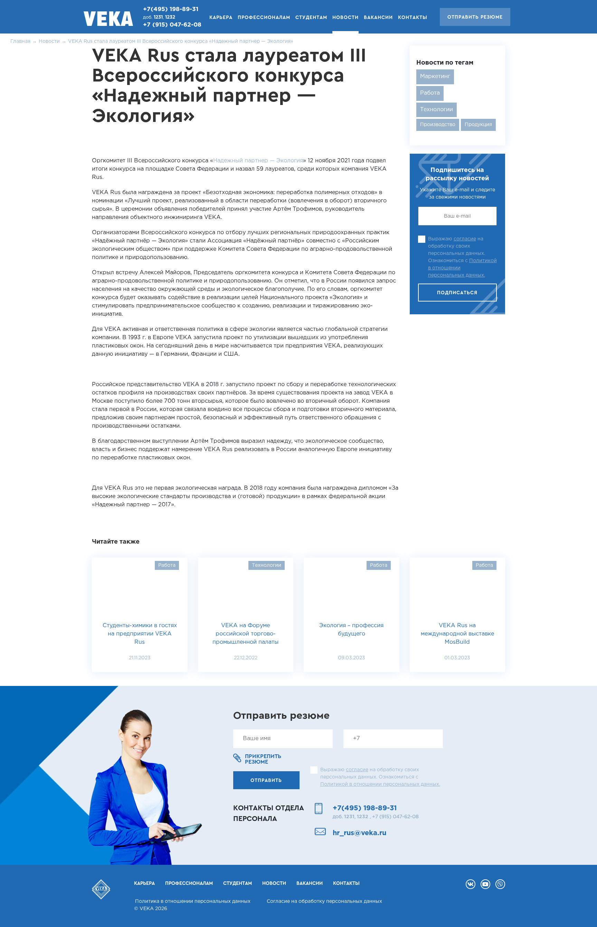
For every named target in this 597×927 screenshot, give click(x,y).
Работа (430, 93)
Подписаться (457, 293)
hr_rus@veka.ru (359, 833)
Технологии (436, 109)
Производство (437, 125)
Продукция (478, 125)
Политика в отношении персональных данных (192, 901)
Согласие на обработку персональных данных (324, 901)
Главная (20, 41)
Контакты (412, 18)
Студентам (311, 18)
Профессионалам (264, 18)
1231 (158, 17)
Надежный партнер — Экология (258, 160)
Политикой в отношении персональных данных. (380, 784)
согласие (465, 239)
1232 (170, 17)
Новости (49, 41)
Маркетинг (435, 76)
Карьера (221, 18)
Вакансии (378, 18)
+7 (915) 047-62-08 (172, 25)
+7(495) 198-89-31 (170, 9)
